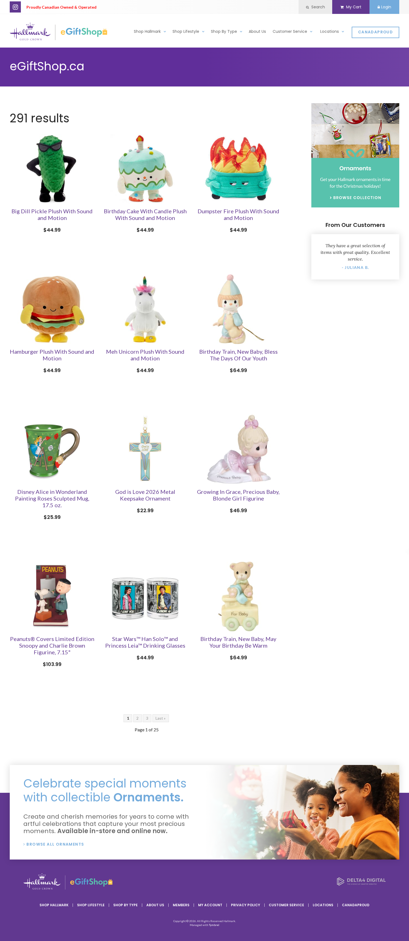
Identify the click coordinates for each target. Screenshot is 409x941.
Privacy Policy (245, 905)
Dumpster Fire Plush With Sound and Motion (238, 214)
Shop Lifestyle (186, 31)
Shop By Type (224, 31)
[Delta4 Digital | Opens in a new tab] (361, 883)
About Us (257, 31)
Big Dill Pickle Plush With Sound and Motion (52, 214)
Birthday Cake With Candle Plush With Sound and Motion (145, 214)
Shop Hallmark (147, 31)
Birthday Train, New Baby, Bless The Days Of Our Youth (238, 354)
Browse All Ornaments (55, 844)
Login (386, 7)
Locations (329, 31)
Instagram (15, 7)
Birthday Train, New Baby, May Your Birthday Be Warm (238, 642)
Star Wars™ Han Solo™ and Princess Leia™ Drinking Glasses (145, 642)
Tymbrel (214, 925)
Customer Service (290, 31)
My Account (210, 905)
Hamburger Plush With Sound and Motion (52, 354)
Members (181, 905)
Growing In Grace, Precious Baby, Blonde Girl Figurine (238, 495)
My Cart (353, 7)
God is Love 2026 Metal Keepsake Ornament (145, 495)
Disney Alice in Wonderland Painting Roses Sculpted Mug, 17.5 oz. (52, 498)
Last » (161, 718)
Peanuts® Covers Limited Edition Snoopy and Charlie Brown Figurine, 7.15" (52, 645)
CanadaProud (375, 32)
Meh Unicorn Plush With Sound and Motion (145, 354)
